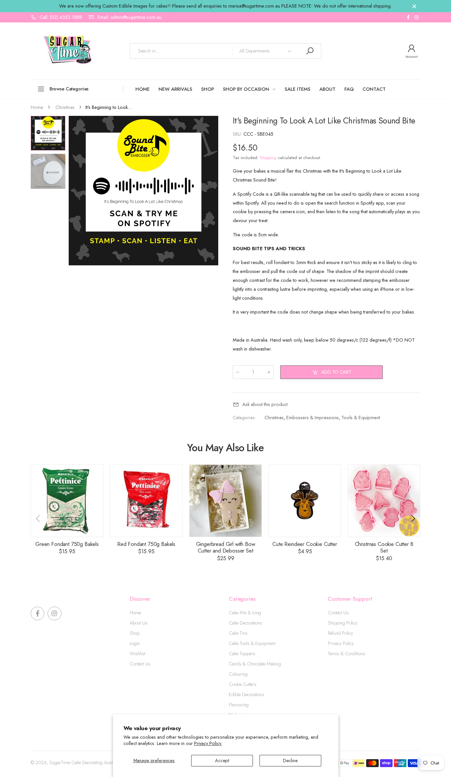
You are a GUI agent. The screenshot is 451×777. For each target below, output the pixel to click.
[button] (210, 190)
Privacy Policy (341, 643)
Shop (135, 633)
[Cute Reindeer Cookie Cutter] (305, 501)
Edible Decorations (246, 694)
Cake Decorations (245, 623)
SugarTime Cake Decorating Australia (85, 762)
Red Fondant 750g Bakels (146, 544)
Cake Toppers (242, 653)
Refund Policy (340, 633)
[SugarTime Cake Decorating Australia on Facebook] (408, 17)
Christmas (274, 417)
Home (135, 612)
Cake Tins (238, 633)
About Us (139, 623)
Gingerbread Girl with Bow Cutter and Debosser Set (225, 547)
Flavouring (239, 704)
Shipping (268, 157)
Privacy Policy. (208, 743)
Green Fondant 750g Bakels (67, 544)
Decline (290, 760)
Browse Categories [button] (69, 88)
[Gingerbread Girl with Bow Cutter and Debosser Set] (225, 501)
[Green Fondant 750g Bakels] (67, 501)
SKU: (238, 134)
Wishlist (137, 653)
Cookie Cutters (243, 684)
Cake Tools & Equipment (252, 643)
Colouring (238, 674)
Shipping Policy (342, 623)
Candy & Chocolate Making (255, 663)
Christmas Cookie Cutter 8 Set (384, 547)
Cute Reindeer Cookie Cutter (304, 544)
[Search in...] (309, 51)
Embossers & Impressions (312, 417)
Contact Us (140, 663)
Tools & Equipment (360, 417)
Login (135, 643)
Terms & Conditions (346, 653)
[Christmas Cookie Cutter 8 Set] (384, 501)
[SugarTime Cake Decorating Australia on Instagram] (416, 17)
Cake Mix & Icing (245, 612)
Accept (222, 760)
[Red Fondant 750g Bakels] (146, 501)
